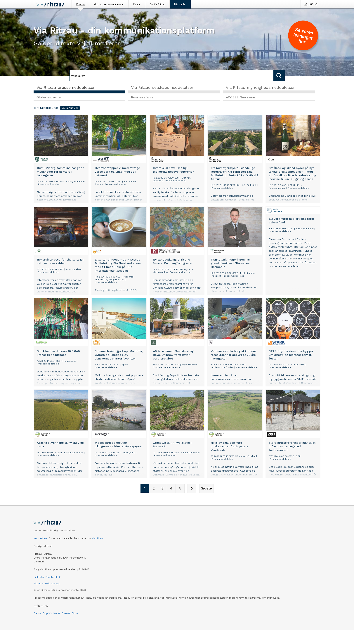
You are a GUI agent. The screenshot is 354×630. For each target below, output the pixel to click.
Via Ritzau (98, 538)
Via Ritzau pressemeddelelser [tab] (66, 87)
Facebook (51, 577)
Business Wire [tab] (142, 97)
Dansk (37, 613)
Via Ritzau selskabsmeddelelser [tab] (162, 87)
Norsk (56, 613)
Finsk (75, 613)
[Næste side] (192, 488)
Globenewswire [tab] (49, 97)
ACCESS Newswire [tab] (240, 97)
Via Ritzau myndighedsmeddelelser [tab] (260, 87)
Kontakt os (40, 538)
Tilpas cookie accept (47, 583)
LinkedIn (39, 577)
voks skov (68, 108)
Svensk (66, 613)
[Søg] (279, 75)
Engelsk (47, 613)
